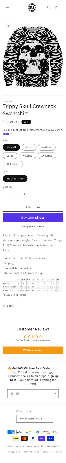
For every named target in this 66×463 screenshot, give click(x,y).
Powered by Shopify (34, 446)
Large (10, 155)
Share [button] (10, 305)
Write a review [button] (33, 350)
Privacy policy (13, 451)
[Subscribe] (54, 393)
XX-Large (46, 155)
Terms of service (31, 451)
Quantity (7, 186)
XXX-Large (13, 164)
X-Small (11, 147)
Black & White (15, 178)
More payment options (33, 226)
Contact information (53, 451)
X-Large (27, 155)
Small (29, 147)
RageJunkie (18, 446)
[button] (7, 7)
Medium (47, 147)
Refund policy (53, 446)
